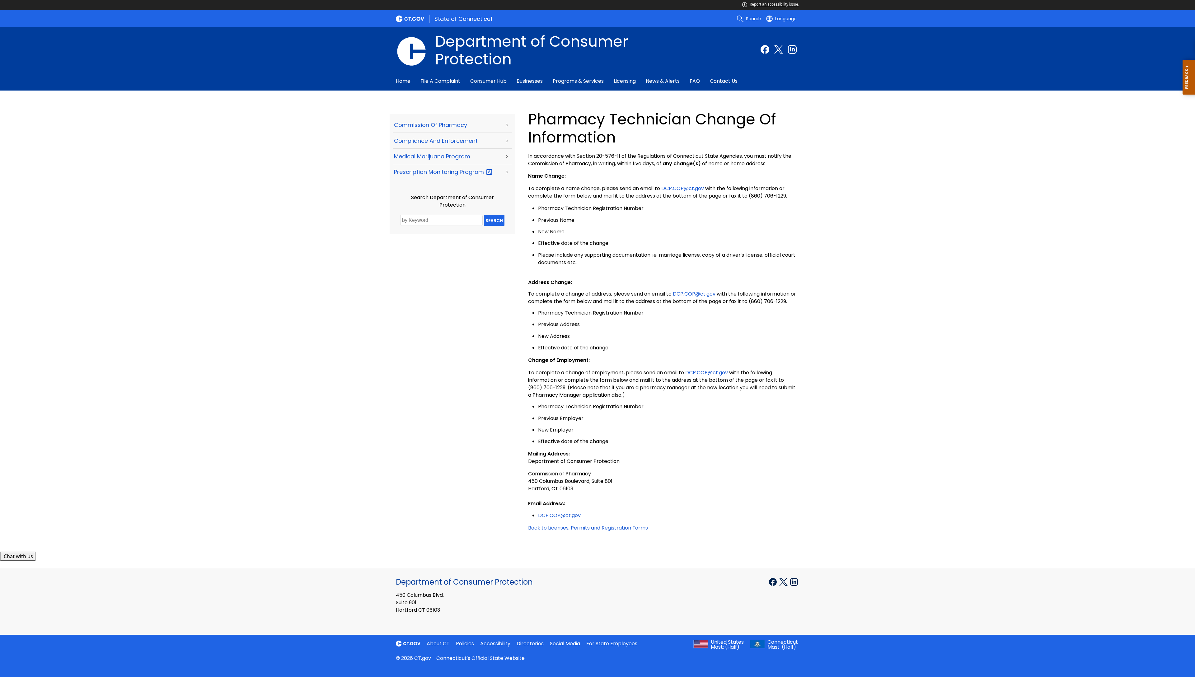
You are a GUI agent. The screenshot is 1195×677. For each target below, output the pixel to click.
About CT (438, 643)
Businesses (530, 81)
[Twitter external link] (778, 49)
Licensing (625, 81)
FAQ (695, 81)
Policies (465, 643)
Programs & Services (578, 81)
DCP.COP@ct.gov (682, 188)
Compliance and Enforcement (436, 141)
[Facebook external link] (765, 49)
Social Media (565, 643)
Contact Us (724, 81)
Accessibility (495, 643)
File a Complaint (440, 81)
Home (403, 81)
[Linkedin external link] (792, 49)
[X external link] (784, 581)
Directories (530, 643)
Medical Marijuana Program (432, 156)
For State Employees (611, 643)
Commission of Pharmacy (430, 125)
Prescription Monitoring (439, 172)
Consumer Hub (488, 81)
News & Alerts (663, 81)
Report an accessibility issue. (774, 4)
